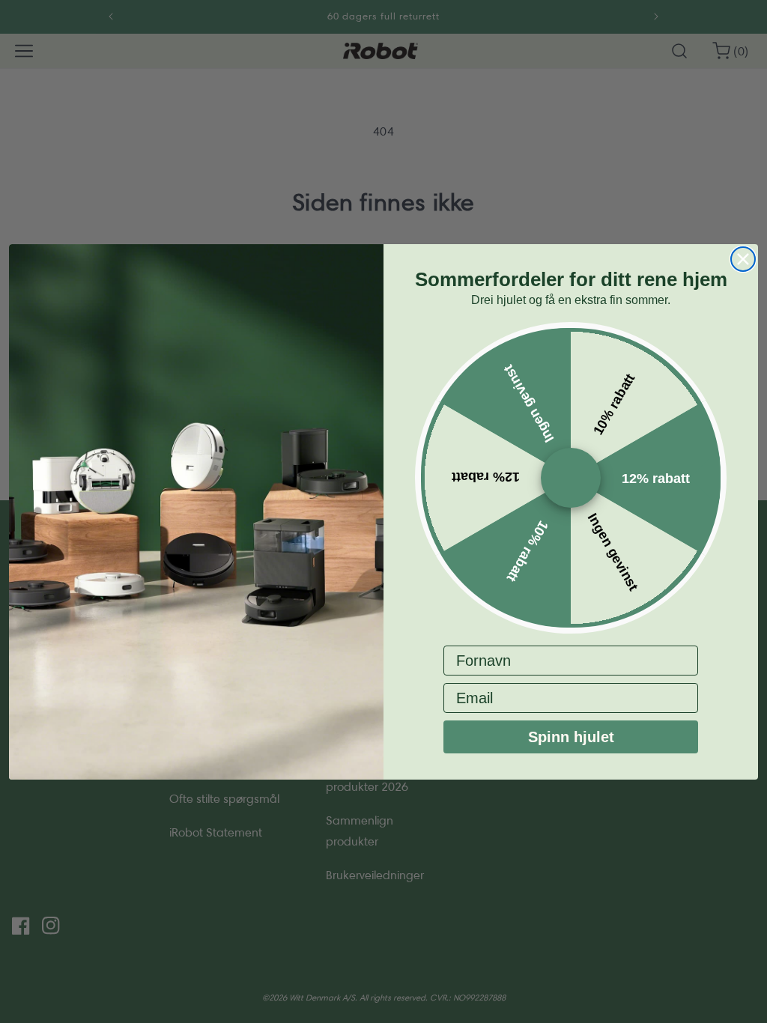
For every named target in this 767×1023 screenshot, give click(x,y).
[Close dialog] (743, 259)
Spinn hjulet (571, 737)
